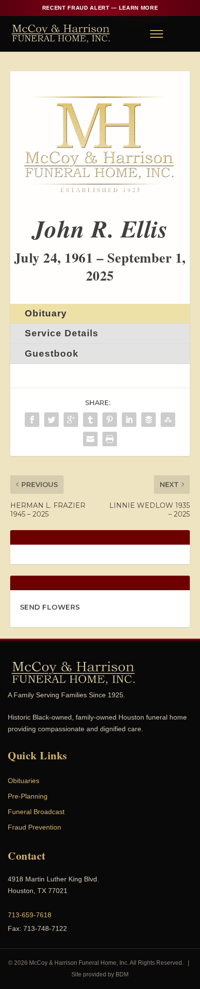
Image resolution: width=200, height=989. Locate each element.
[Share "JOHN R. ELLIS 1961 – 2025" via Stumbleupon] (168, 419)
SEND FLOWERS (50, 607)
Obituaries (23, 781)
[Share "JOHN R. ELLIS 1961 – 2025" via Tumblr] (90, 419)
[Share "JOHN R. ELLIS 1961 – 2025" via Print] (109, 439)
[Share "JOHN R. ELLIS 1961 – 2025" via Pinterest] (109, 419)
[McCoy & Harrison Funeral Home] (61, 33)
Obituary (46, 313)
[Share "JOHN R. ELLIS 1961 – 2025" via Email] (90, 439)
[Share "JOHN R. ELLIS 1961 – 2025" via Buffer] (148, 419)
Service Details (62, 333)
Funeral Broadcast (36, 812)
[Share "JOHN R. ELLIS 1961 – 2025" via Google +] (71, 419)
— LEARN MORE (100, 8)
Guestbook (52, 353)
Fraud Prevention (34, 827)
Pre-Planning (28, 796)
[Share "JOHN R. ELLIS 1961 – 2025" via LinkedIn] (129, 419)
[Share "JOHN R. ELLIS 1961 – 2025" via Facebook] (32, 419)
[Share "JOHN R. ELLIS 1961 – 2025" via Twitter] (51, 419)
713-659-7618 (29, 915)
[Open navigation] (155, 33)
